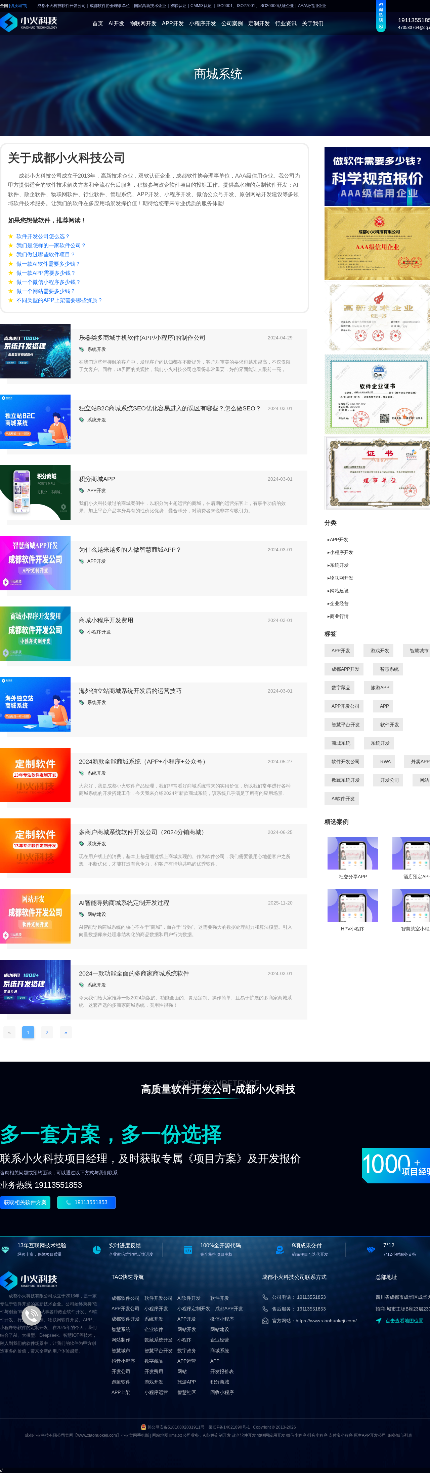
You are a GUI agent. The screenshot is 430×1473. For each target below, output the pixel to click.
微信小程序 (222, 1319)
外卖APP (420, 761)
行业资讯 (286, 23)
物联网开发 (143, 23)
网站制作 (121, 1339)
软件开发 (389, 724)
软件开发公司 (346, 761)
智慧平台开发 (346, 724)
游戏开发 (380, 650)
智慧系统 (389, 669)
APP (384, 706)
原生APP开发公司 (370, 1435)
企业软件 (153, 1329)
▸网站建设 (338, 590)
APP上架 (121, 1392)
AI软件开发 (343, 798)
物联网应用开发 (271, 1435)
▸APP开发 (338, 539)
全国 (13, 6)
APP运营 (186, 1361)
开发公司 (389, 780)
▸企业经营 (338, 603)
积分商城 (219, 1382)
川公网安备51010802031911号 (176, 1427)
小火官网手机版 (135, 1435)
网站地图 (160, 1435)
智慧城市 (419, 650)
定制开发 (259, 23)
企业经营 (219, 1339)
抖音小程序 (123, 1361)
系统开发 (380, 743)
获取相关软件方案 (25, 1202)
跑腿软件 (121, 1382)
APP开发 (173, 23)
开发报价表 (222, 1371)
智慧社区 (186, 1392)
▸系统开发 (338, 565)
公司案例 (232, 23)
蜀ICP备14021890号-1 (229, 1427)
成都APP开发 (345, 669)
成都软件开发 (126, 1319)
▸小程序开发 (340, 552)
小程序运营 (156, 1392)
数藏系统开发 (346, 780)
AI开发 (116, 23)
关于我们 (313, 23)
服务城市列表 (400, 1435)
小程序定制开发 (193, 1308)
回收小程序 (222, 1392)
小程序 (184, 1339)
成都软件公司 (126, 1298)
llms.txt (175, 1435)
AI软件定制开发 (217, 1435)
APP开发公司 (345, 706)
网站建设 (219, 1329)
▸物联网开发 (340, 578)
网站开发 (186, 1329)
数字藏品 (341, 687)
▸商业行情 (338, 616)
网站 (424, 780)
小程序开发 (202, 23)
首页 (97, 23)
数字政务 (186, 1350)
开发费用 (153, 1371)
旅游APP (380, 687)
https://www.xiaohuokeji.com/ (326, 1320)
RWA (385, 761)
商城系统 (341, 743)
